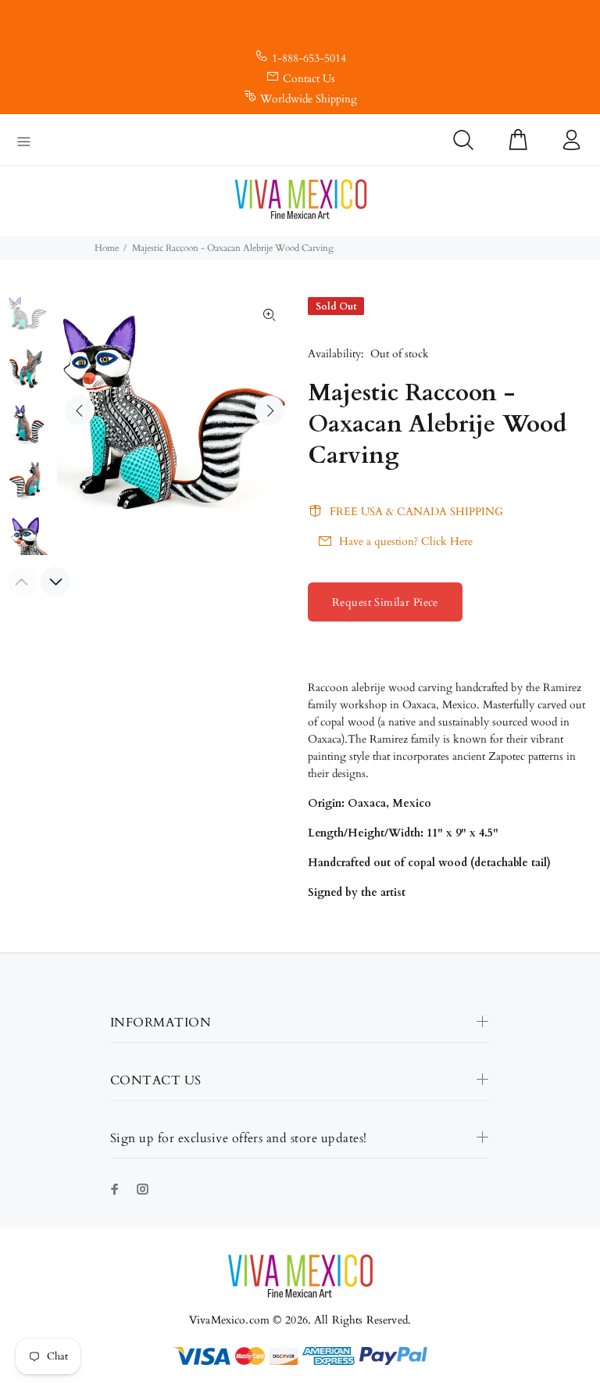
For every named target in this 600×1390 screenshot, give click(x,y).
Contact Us (309, 78)
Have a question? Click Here (406, 541)
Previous (80, 410)
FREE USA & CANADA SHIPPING (416, 511)
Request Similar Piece (385, 602)
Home (107, 248)
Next (269, 410)
